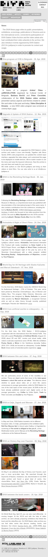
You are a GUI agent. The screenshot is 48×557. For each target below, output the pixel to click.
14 (39, 53)
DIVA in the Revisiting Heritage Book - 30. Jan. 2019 (22, 178)
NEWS (5, 10)
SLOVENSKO (42, 2)
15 (42, 53)
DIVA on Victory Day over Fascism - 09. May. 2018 (24, 441)
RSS (42, 7)
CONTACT (42, 5)
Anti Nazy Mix (22, 481)
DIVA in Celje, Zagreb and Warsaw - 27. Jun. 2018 (24, 402)
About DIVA (7, 8)
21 (3, 56)
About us (20, 8)
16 (45, 53)
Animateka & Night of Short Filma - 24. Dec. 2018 (24, 222)
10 (28, 53)
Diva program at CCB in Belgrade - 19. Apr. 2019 (24, 59)
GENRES (26, 14)
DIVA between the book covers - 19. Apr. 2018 (23, 495)
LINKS (19, 10)
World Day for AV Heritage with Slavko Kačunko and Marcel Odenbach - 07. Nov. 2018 (22, 266)
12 (33, 53)
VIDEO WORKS (7, 14)
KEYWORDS (36, 14)
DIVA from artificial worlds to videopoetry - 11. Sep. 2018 (22, 310)
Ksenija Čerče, (25, 526)
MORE (43, 397)
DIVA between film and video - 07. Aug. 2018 (22, 356)
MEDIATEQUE (16, 17)
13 (36, 53)
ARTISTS (18, 14)
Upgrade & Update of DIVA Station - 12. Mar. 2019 (24, 114)
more (14, 109)
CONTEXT (5, 17)
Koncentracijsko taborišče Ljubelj (13, 484)
